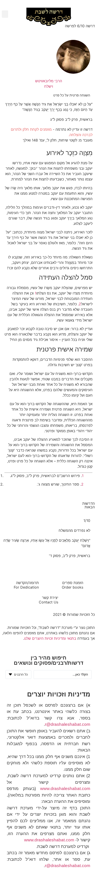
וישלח (48, 86)
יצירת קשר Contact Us (48, 599)
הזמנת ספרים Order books (72, 584)
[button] (5, 14)
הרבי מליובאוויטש (48, 81)
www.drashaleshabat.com (65, 788)
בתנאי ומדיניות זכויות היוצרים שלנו (50, 638)
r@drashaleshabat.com (67, 724)
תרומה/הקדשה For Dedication (26, 584)
